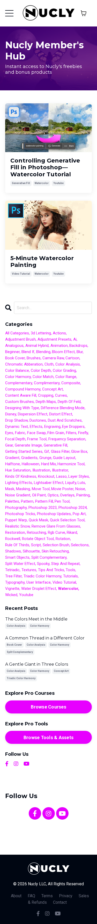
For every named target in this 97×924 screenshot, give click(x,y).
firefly (83, 432)
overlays (67, 495)
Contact (60, 902)
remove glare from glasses (56, 526)
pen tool (62, 501)
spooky (43, 563)
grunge (45, 457)
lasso (61, 476)
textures (28, 570)
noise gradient (17, 495)
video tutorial (21, 273)
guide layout (64, 457)
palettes (12, 501)
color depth (41, 370)
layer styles (78, 476)
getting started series (23, 451)
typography (15, 582)
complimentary (46, 383)
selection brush (56, 545)
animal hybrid (37, 345)
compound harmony (22, 389)
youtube (58, 183)
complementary (18, 383)
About (16, 895)
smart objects (17, 557)
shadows (13, 551)
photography (16, 507)
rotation (63, 538)
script (36, 545)
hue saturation (18, 470)
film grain (55, 432)
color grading (64, 370)
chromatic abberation (24, 364)
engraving (52, 426)
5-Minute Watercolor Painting (42, 261)
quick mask (38, 520)
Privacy (65, 895)
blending (43, 351)
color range (65, 376)
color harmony (18, 376)
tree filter (13, 576)
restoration (15, 532)
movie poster (62, 489)
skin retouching (55, 551)
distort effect (60, 414)
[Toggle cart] (83, 13)
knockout (46, 476)
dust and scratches (65, 420)
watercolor (42, 183)
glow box (79, 451)
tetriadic (12, 570)
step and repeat (65, 563)
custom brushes (19, 401)
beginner (12, 351)
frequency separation (66, 439)
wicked (11, 594)
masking (23, 489)
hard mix (48, 464)
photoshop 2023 (42, 507)
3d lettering (41, 333)
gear (9, 445)
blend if (27, 351)
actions (59, 333)
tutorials (70, 576)
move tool (41, 489)
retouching (36, 532)
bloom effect (63, 351)
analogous (14, 345)
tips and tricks (51, 570)
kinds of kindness (20, 476)
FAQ (31, 895)
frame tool (37, 439)
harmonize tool (71, 464)
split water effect (20, 563)
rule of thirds (17, 545)
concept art (52, 389)
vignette (12, 588)
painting (83, 495)
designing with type (22, 408)
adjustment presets (54, 339)
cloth (49, 364)
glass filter (60, 451)
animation (59, 345)
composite (70, 383)
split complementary (48, 557)
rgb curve (56, 532)
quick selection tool (67, 520)
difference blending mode (63, 408)
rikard (72, 532)
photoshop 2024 (72, 507)
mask (9, 489)
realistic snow (17, 526)
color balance (17, 370)
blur (80, 351)
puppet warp (16, 520)
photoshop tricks (20, 513)
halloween (30, 464)
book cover (15, 358)
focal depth (15, 439)
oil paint (39, 495)
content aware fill (20, 395)
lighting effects (18, 482)
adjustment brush (20, 339)
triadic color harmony (42, 576)
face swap (36, 432)
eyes (9, 432)
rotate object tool (38, 538)
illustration (41, 470)
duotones (37, 420)
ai (75, 339)
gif (46, 451)
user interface (38, 582)
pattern (27, 501)
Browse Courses (48, 707)
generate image (28, 445)
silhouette (31, 551)
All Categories (17, 333)
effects (36, 426)
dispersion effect (32, 414)
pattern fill (44, 501)
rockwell (12, 538)
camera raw (53, 358)
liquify (70, 482)
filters (71, 432)
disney (10, 414)
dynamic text (16, 426)
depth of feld (69, 401)
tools (70, 570)
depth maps (46, 401)
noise (80, 489)
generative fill (21, 183)
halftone (12, 464)
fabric (20, 432)
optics (53, 495)
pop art (79, 513)
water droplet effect (38, 588)
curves (61, 395)
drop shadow (16, 420)
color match (43, 376)
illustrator (60, 470)
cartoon (72, 358)
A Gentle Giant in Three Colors (36, 664)
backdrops (78, 345)
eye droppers (73, 426)
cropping (45, 395)
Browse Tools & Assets (48, 737)
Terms (47, 895)
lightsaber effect (48, 482)
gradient (12, 457)
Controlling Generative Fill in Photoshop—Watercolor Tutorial (45, 167)
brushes (34, 358)
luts (81, 482)
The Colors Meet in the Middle (36, 619)
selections (80, 545)
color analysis (67, 364)
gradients (29, 457)
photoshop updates (54, 513)
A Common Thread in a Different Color (45, 638)
